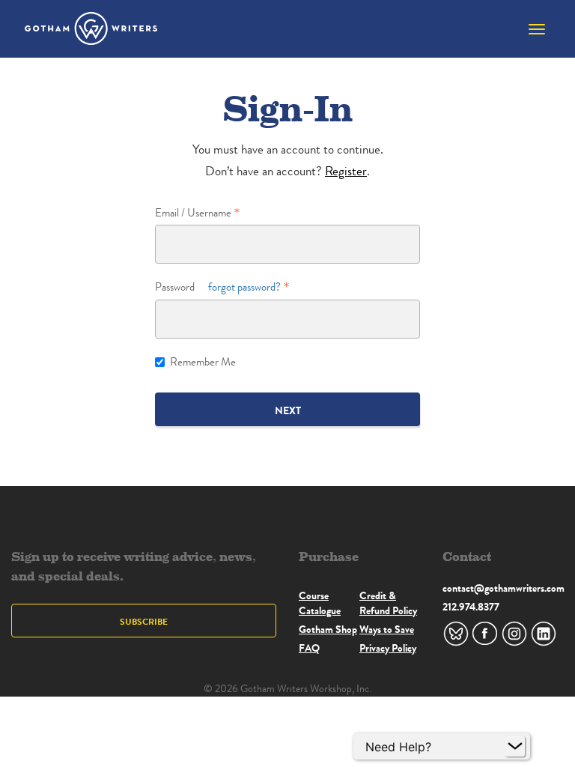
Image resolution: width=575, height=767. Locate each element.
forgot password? (244, 287)
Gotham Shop (328, 629)
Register (346, 171)
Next (288, 410)
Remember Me (203, 362)
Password (218, 287)
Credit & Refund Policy (388, 603)
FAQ (309, 647)
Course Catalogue (320, 603)
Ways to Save (386, 629)
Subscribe (144, 621)
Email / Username (193, 213)
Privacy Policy (387, 647)
